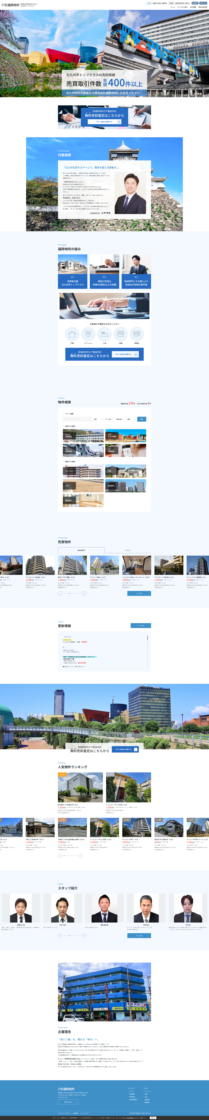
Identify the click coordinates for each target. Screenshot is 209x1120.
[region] (105, 651)
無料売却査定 (203, 7)
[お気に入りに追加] (19, 558)
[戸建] (125, 465)
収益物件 (147, 1099)
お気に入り (203, 3)
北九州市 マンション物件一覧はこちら (74, 666)
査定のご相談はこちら (69, 661)
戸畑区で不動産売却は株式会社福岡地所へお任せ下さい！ (80, 657)
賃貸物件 (147, 1102)
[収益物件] (125, 480)
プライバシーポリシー (64, 1113)
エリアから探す (182, 7)
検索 (141, 419)
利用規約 (75, 1113)
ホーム (173, 7)
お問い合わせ (68, 1102)
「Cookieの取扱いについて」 (131, 1118)
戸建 (146, 1094)
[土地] (83, 480)
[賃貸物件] (83, 495)
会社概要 (193, 7)
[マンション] (83, 465)
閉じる (153, 1118)
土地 (146, 1096)
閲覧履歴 (195, 3)
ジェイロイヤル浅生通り (69, 642)
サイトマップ (84, 1113)
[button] (60, 593)
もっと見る (139, 593)
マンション (148, 1091)
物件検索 (132, 1096)
